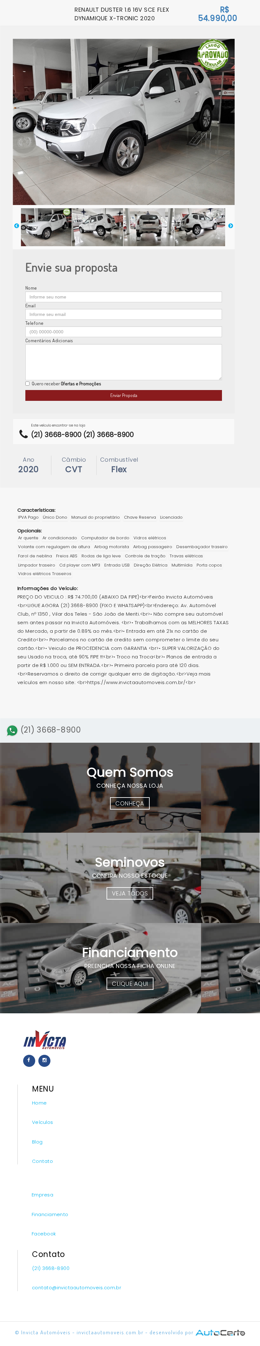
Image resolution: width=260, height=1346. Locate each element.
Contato (42, 1161)
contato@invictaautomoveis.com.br (76, 1287)
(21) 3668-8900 (49, 730)
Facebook (44, 1233)
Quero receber (66, 384)
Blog (37, 1141)
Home (39, 1102)
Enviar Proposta (123, 395)
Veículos (42, 1122)
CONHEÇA (129, 803)
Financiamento (50, 1214)
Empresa (42, 1194)
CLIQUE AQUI (130, 984)
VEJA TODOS (130, 893)
